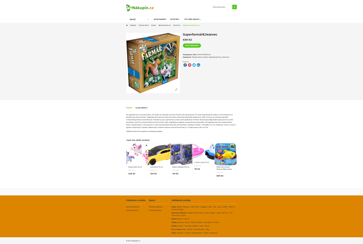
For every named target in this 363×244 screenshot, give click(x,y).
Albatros (180, 233)
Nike (210, 207)
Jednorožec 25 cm (135, 167)
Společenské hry (164, 25)
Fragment (214, 233)
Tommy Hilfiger (177, 209)
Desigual (203, 207)
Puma (183, 215)
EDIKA (206, 233)
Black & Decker (197, 222)
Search (234, 7)
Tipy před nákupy (192, 19)
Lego (201, 226)
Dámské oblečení (133, 207)
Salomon (224, 213)
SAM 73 (232, 207)
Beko (180, 219)
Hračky (153, 25)
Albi (184, 229)
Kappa (212, 213)
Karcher (186, 219)
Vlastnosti (141, 108)
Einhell (216, 222)
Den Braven (208, 222)
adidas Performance (195, 213)
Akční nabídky (160, 19)
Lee (214, 207)
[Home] (127, 25)
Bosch (187, 222)
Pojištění (174, 19)
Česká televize (196, 233)
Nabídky (133, 25)
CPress (187, 233)
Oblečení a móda (135, 200)
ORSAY (225, 207)
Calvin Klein (194, 207)
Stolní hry (176, 25)
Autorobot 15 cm (156, 167)
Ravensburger (199, 229)
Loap (218, 213)
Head (207, 213)
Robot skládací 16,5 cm (181, 167)
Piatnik (189, 229)
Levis (219, 207)
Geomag (188, 226)
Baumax (180, 222)
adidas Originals (183, 207)
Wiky (207, 229)
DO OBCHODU (193, 45)
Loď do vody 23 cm (201, 162)
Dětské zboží (144, 25)
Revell (207, 226)
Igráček (195, 226)
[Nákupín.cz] (140, 8)
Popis (129, 108)
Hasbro (180, 226)
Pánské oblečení (132, 210)
